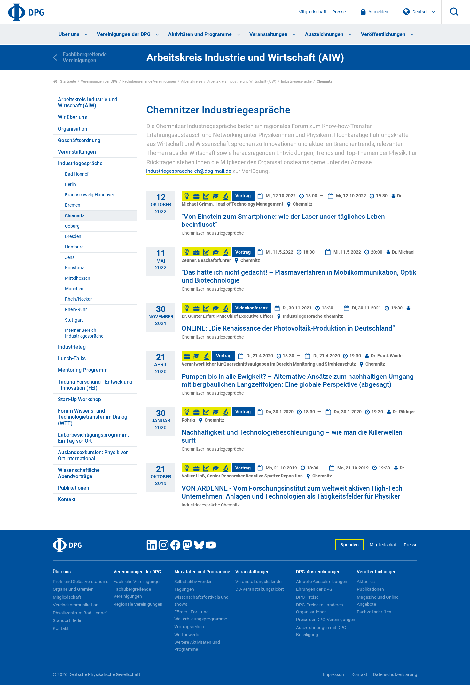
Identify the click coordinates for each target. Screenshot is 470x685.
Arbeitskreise (191, 82)
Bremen (72, 205)
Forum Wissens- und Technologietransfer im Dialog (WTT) (92, 417)
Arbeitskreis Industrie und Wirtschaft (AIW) (241, 82)
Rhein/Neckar (78, 299)
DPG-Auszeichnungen (318, 572)
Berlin (70, 184)
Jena (70, 257)
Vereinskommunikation (75, 604)
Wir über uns (72, 117)
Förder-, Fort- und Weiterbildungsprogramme (200, 615)
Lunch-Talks (72, 358)
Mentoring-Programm (83, 370)
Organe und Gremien (73, 589)
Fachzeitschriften (374, 611)
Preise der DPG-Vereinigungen (325, 619)
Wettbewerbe (187, 634)
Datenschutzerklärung (395, 674)
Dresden (73, 236)
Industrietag (72, 347)
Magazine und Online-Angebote (378, 601)
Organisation (72, 129)
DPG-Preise (307, 597)
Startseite (67, 82)
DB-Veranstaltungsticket (259, 589)
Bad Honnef (77, 174)
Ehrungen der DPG (314, 589)
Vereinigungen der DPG (124, 34)
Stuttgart (74, 320)
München (74, 289)
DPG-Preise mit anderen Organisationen (319, 608)
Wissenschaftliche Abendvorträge (79, 473)
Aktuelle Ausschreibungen (321, 581)
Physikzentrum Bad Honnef (80, 612)
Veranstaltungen (268, 34)
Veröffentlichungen (383, 34)
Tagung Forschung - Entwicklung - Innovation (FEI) (95, 385)
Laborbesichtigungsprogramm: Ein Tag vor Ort (93, 438)
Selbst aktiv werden (193, 581)
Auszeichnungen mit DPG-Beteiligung (322, 631)
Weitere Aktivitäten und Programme (197, 646)
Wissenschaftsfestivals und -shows (202, 601)
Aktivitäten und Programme (200, 34)
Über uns (69, 34)
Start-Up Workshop (79, 399)
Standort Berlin (67, 620)
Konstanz (74, 267)
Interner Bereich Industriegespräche (84, 333)
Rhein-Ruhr (76, 309)
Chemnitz (74, 215)
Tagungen (184, 589)
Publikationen (73, 488)
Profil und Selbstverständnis (80, 581)
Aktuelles (366, 581)
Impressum (334, 674)
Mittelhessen (77, 278)
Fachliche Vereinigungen (138, 581)
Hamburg (74, 247)
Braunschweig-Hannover (89, 195)
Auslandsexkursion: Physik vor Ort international (93, 455)
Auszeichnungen (324, 34)
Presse (339, 12)
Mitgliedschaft (312, 12)
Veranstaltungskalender (259, 581)
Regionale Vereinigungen (138, 604)
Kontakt (66, 499)
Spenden (350, 545)
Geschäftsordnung (79, 140)
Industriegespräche (296, 82)
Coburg (72, 226)
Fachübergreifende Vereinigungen (149, 82)
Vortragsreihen (189, 626)
